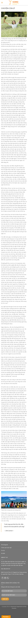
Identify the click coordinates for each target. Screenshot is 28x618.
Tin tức (3, 550)
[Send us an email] (5, 578)
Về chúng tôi (4, 544)
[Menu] (2, 2)
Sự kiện (3, 553)
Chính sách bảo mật (6, 547)
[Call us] (8, 578)
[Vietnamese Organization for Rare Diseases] (14, 2)
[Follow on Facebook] (2, 578)
